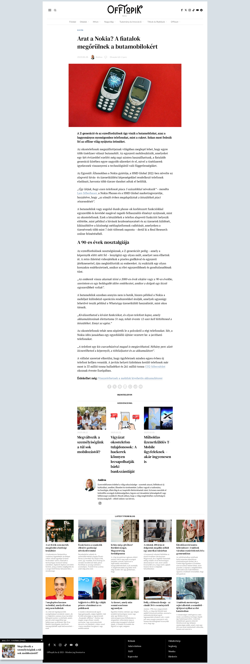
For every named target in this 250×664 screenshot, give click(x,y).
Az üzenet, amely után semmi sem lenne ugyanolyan (121, 605)
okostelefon (124, 394)
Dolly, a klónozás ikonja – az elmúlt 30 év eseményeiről (157, 604)
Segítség (172, 646)
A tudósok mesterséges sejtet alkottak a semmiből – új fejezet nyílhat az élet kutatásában (189, 607)
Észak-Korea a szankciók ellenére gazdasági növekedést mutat (90, 548)
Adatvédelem (134, 646)
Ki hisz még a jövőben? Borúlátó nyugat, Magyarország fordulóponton (122, 549)
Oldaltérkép (174, 640)
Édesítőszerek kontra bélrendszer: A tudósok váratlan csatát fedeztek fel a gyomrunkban (190, 549)
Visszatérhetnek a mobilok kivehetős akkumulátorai (130, 378)
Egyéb (80, 30)
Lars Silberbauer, (87, 193)
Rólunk (131, 640)
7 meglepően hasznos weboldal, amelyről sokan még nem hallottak (58, 605)
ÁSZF (130, 651)
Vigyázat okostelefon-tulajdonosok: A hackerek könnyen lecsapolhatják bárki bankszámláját (124, 454)
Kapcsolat (133, 656)
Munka (171, 651)
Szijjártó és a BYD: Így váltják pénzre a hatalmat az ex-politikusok (92, 605)
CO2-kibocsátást (155, 366)
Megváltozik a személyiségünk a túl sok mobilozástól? (90, 444)
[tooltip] (182, 10)
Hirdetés (172, 656)
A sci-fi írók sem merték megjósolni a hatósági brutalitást (57, 548)
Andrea (99, 57)
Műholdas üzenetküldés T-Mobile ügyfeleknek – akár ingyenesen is (157, 449)
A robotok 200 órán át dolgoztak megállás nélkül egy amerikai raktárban (156, 548)
